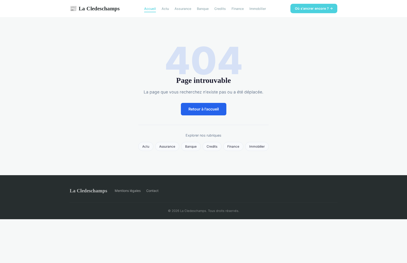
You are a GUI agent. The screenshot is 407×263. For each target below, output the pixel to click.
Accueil (150, 9)
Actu (165, 9)
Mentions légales (128, 191)
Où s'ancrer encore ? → (314, 8)
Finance (238, 9)
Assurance (183, 9)
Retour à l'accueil (203, 109)
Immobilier (257, 9)
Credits (220, 9)
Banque (203, 9)
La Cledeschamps (95, 8)
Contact (152, 191)
